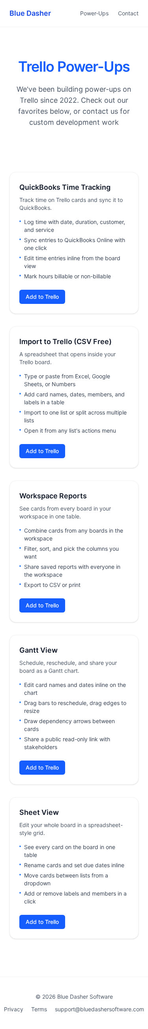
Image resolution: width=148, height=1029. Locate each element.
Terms (39, 1009)
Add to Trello (42, 296)
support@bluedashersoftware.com (99, 1009)
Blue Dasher (30, 13)
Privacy (13, 1009)
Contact (128, 13)
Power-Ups (94, 13)
